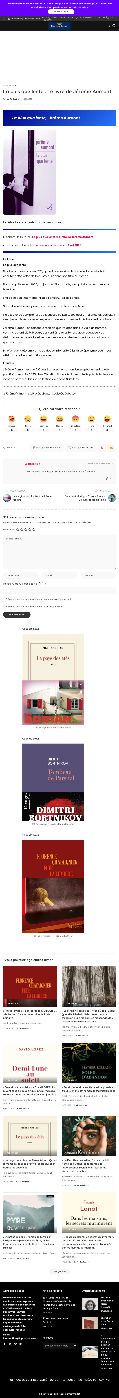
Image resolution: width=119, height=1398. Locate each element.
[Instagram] (20, 1344)
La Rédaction (13, 99)
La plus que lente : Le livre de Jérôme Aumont (62, 237)
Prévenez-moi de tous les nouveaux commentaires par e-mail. (39, 599)
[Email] (111, 448)
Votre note (8, 529)
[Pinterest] (102, 448)
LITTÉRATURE (9, 86)
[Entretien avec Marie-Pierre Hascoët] (90, 1304)
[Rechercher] (114, 26)
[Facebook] (111, 478)
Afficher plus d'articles (99, 463)
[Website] (107, 478)
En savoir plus (61, 12)
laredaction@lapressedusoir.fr (25, 18)
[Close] (115, 8)
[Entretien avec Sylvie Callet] (90, 1323)
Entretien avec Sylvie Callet (107, 1321)
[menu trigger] (6, 26)
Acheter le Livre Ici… (49, 237)
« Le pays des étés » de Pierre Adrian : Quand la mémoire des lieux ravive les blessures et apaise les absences (30, 1164)
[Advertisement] (59, 54)
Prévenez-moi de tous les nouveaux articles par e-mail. (35, 606)
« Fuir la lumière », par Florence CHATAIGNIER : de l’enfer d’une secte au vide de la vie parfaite (30, 1014)
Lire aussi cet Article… (43, 245)
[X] (10, 1344)
